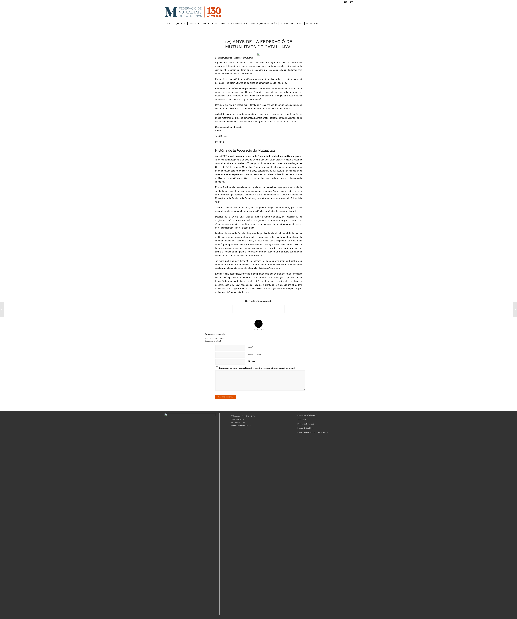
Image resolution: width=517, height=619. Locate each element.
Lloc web (251, 361)
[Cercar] (351, 23)
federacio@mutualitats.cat (241, 426)
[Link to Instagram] (351, 12)
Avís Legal (301, 420)
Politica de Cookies (304, 428)
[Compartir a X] (241, 309)
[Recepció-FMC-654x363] (258, 54)
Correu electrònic (255, 354)
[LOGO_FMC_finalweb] (192, 12)
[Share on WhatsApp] (258, 309)
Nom (250, 347)
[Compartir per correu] (293, 309)
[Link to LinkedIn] (343, 12)
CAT (351, 2)
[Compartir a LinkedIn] (275, 309)
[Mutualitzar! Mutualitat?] (515, 309)
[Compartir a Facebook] (224, 309)
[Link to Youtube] (347, 12)
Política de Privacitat (305, 424)
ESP (345, 2)
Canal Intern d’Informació (307, 415)
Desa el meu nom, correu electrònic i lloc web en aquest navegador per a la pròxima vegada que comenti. (257, 368)
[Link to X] (339, 12)
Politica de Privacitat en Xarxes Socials (312, 432)
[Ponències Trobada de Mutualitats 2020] (2, 309)
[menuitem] (346, 2)
